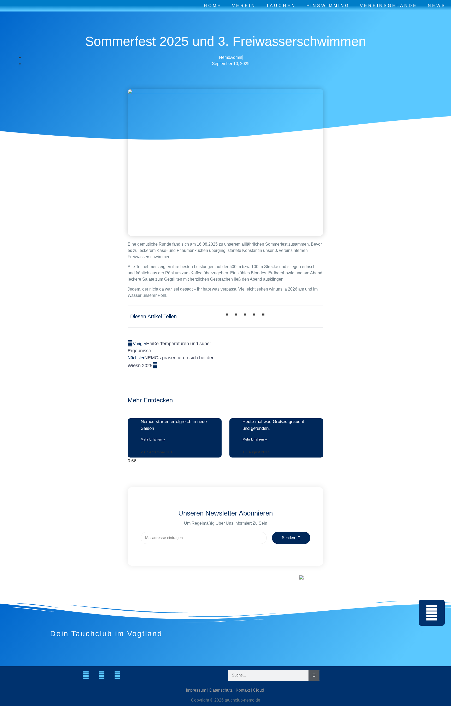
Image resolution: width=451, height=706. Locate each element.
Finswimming (327, 5)
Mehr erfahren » (153, 439)
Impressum (196, 690)
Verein (244, 5)
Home (213, 5)
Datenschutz (221, 690)
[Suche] (313, 675)
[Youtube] (117, 675)
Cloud (258, 690)
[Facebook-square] (101, 675)
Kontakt (243, 690)
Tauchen (281, 5)
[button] (226, 314)
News (437, 5)
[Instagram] (85, 675)
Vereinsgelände (388, 5)
